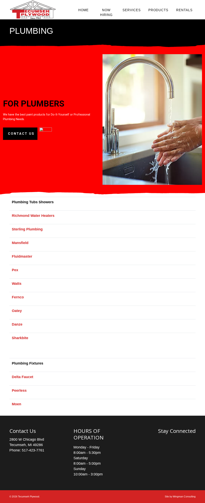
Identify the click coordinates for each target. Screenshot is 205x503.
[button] (20, 133)
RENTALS (184, 10)
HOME (83, 10)
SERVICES (132, 10)
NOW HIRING (106, 12)
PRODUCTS (158, 10)
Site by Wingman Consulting (180, 496)
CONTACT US (21, 133)
